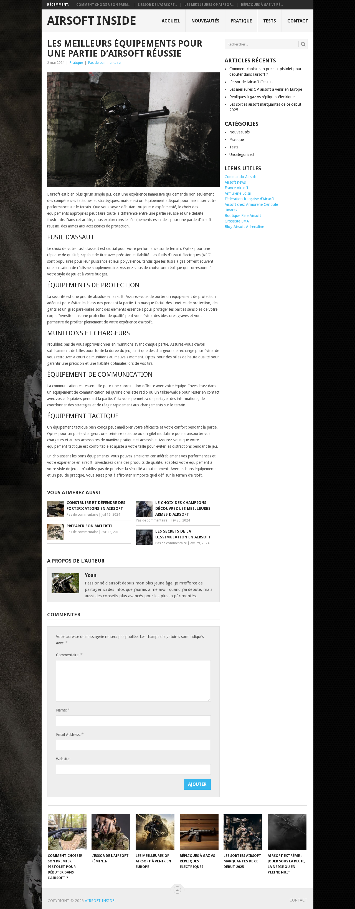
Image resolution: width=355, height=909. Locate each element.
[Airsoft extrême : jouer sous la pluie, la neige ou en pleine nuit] (287, 832)
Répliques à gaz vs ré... (262, 5)
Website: (63, 759)
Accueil (171, 21)
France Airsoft (236, 188)
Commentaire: (69, 654)
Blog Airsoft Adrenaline (244, 226)
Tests (269, 21)
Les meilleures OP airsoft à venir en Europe (265, 89)
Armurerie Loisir (238, 193)
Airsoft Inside (91, 21)
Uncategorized (241, 154)
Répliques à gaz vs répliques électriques (262, 97)
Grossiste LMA (237, 221)
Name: (62, 710)
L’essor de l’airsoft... (157, 5)
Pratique (241, 21)
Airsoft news (235, 182)
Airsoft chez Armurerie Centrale (251, 204)
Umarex (231, 210)
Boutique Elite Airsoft (243, 215)
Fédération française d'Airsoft (249, 199)
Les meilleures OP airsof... (209, 5)
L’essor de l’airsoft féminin (251, 82)
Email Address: (69, 734)
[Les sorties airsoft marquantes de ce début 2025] (243, 832)
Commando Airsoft (241, 176)
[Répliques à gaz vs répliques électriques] (199, 832)
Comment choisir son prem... (103, 5)
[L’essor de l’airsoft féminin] (111, 832)
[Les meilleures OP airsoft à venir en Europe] (155, 832)
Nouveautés (205, 21)
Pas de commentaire (104, 62)
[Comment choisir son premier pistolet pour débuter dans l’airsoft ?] (67, 832)
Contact (297, 21)
